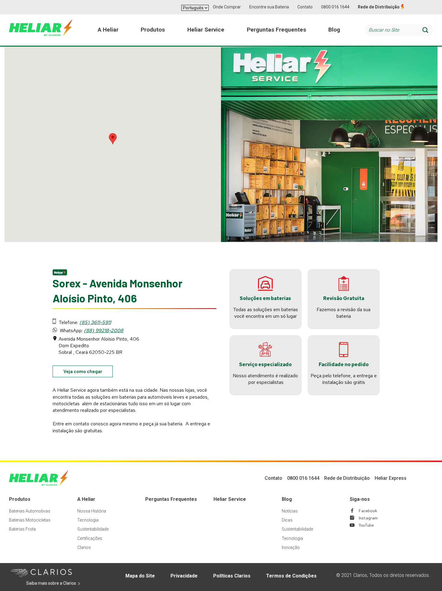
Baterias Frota (22, 529)
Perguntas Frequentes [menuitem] (276, 29)
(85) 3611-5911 (95, 322)
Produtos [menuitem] (153, 29)
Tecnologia (88, 520)
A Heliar (86, 499)
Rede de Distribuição (379, 7)
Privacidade (184, 576)
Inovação (291, 547)
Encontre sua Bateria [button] (269, 7)
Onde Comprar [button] (227, 7)
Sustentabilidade (93, 529)
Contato (305, 7)
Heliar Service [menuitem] (205, 29)
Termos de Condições (291, 576)
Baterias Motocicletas (30, 520)
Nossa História (91, 511)
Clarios (84, 547)
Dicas (287, 520)
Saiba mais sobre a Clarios (60, 583)
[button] (113, 138)
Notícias (290, 511)
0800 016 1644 (335, 7)
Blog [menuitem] (334, 29)
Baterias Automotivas (29, 511)
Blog (287, 499)
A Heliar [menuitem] (108, 29)
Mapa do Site (140, 576)
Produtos (19, 499)
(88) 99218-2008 (103, 330)
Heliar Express (391, 478)
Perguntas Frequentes (171, 499)
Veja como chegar (88, 372)
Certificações (89, 538)
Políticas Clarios (231, 576)
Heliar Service (229, 499)
